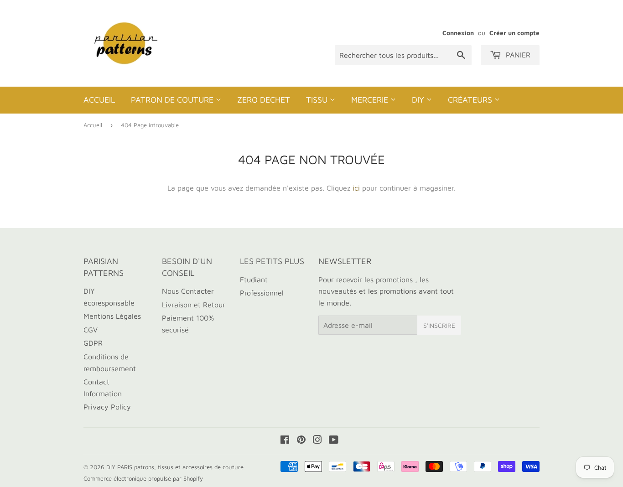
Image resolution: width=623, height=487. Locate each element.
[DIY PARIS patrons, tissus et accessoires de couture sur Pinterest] (301, 440)
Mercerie (370, 99)
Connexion (458, 32)
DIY (419, 99)
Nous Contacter (188, 291)
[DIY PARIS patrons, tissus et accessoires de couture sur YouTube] (333, 440)
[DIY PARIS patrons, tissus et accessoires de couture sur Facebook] (285, 440)
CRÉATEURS (471, 99)
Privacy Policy (107, 407)
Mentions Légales (112, 316)
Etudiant (254, 279)
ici (356, 188)
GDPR (93, 343)
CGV (90, 330)
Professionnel (262, 293)
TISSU (318, 99)
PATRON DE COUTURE (173, 99)
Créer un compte (514, 32)
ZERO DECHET (263, 99)
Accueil (99, 99)
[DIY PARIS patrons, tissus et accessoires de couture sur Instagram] (317, 440)
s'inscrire (439, 325)
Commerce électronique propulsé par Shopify (143, 478)
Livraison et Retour (193, 304)
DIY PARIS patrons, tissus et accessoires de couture (175, 467)
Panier (517, 55)
